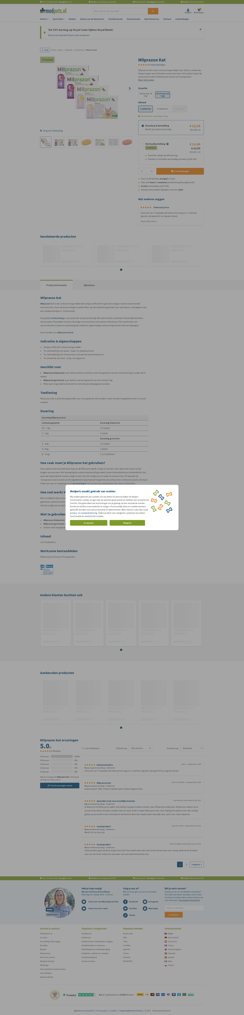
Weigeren (127, 522)
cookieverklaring (89, 512)
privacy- (74, 512)
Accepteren (89, 522)
